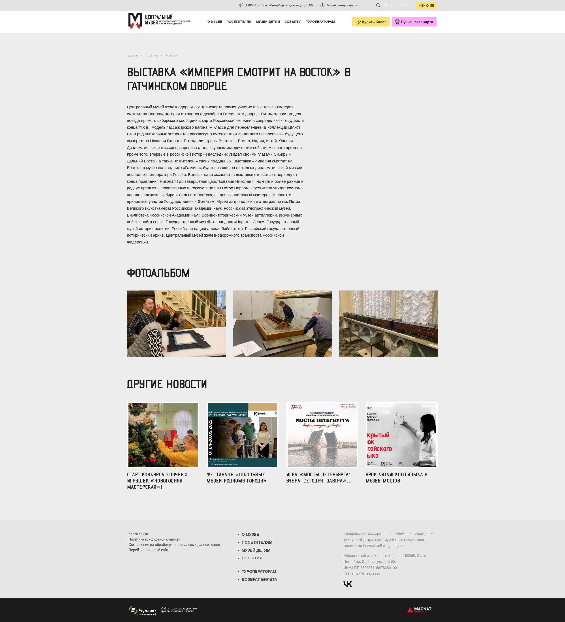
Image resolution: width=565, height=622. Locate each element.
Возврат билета (259, 579)
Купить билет (374, 22)
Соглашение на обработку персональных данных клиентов (177, 545)
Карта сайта (138, 534)
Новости (171, 55)
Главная (132, 55)
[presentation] (127, 319)
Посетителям (239, 21)
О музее (214, 21)
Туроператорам (320, 21)
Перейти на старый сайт (148, 550)
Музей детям (268, 21)
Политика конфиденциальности (154, 539)
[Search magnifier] (379, 5)
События (292, 21)
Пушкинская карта (417, 22)
